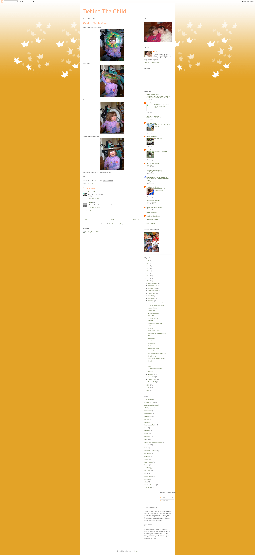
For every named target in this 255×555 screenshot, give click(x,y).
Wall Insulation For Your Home (155, 118)
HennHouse (150, 150)
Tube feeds (147, 487)
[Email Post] (100, 180)
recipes (146, 479)
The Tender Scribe (152, 219)
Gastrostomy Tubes (153, 348)
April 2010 (151, 374)
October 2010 (152, 288)
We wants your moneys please (156, 303)
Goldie (146, 459)
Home (112, 219)
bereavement (148, 411)
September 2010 (153, 290)
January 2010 (152, 382)
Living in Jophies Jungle (154, 207)
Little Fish (90, 183)
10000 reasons (148, 399)
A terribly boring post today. (155, 323)
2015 (148, 268)
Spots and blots (152, 308)
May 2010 (151, 301)
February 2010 (152, 379)
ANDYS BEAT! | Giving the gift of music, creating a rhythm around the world (158, 178)
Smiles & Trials (151, 123)
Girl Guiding (147, 453)
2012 (148, 276)
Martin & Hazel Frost (153, 94)
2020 (148, 260)
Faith (145, 448)
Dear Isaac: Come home (160, 151)
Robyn (90, 202)
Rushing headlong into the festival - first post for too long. (161, 106)
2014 (148, 271)
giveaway (147, 456)
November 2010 (153, 285)
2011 (148, 278)
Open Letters (148, 476)
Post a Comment (90, 211)
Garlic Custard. (152, 338)
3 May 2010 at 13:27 (94, 198)
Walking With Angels (153, 116)
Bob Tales (147, 422)
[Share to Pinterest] (112, 181)
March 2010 (151, 377)
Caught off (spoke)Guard (155, 368)
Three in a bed (152, 356)
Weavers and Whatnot (153, 200)
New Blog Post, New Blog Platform (156, 172)
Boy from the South (153, 187)
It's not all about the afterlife (156, 305)
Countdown (147, 436)
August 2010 (152, 293)
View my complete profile (151, 62)
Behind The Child (104, 11)
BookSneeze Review (150, 425)
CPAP (149, 326)
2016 (148, 266)
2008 (148, 387)
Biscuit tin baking (153, 318)
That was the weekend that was (157, 353)
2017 (148, 263)
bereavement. (148, 413)
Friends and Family (149, 450)
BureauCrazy (151, 310)
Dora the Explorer (151, 202)
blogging (146, 419)
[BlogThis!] (106, 181)
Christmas (147, 430)
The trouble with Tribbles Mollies (157, 333)
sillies (146, 482)
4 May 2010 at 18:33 (94, 207)
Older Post (136, 219)
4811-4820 (149, 165)
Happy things (148, 462)
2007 (148, 390)
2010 (148, 281)
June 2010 (151, 298)
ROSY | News (151, 223)
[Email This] (104, 181)
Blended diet (148, 416)
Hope (149, 366)
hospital (146, 465)
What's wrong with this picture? (156, 358)
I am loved (151, 351)
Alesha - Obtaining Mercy (154, 170)
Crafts (146, 439)
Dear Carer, (151, 315)
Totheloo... (151, 371)
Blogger (136, 551)
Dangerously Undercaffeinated (153, 442)
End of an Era (158, 138)
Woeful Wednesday (153, 313)
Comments (164, 500)
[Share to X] (108, 181)
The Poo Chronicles (150, 485)
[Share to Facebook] (110, 181)
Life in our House (152, 136)
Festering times (151, 103)
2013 (148, 273)
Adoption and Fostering (151, 405)
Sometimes (151, 341)
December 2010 (153, 283)
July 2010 (151, 296)
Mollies (150, 336)
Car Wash (150, 328)
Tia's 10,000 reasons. (153, 163)
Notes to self (151, 343)
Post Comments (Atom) (116, 224)
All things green (148, 408)
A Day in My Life (149, 402)
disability (147, 445)
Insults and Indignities (154, 331)
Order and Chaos (93, 192)
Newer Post (88, 219)
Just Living (147, 468)
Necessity (150, 320)
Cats (145, 428)
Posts (163, 497)
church (146, 433)
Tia (156, 51)
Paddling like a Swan (153, 216)
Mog (145, 473)
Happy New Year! (151, 182)
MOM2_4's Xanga (152, 212)
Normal (150, 361)
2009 (148, 385)
